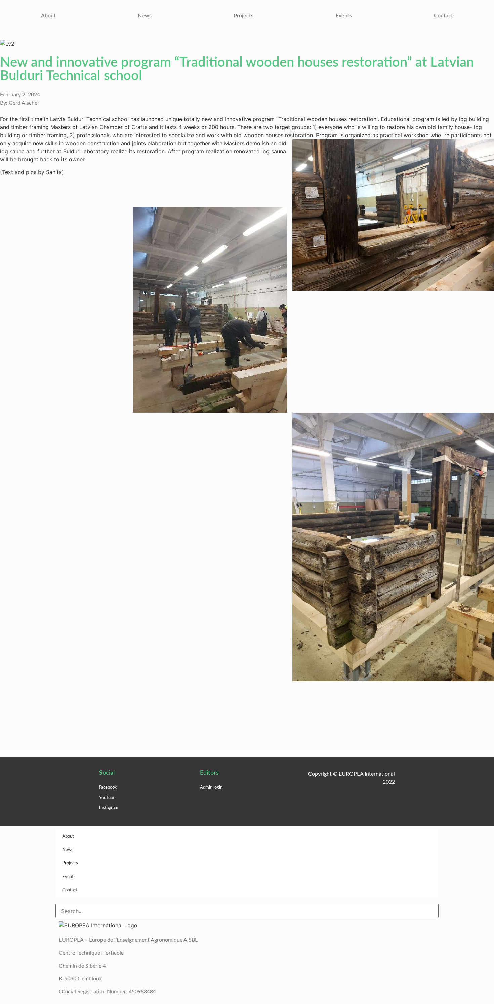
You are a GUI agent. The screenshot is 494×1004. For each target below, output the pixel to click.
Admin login (211, 787)
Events (344, 15)
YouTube (107, 798)
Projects (243, 15)
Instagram (108, 808)
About (48, 15)
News (145, 15)
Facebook (108, 787)
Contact (443, 15)
